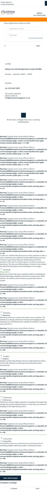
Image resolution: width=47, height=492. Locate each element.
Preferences (7, 398)
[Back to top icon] (23, 115)
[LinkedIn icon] (25, 125)
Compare (13, 488)
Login (38, 46)
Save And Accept (10, 478)
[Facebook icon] (22, 125)
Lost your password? (36, 38)
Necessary (7, 270)
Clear (37, 488)
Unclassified (7, 439)
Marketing (6, 313)
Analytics (6, 356)
